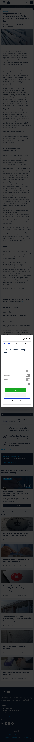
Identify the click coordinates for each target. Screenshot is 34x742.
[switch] (28, 375)
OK (16, 390)
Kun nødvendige (17, 401)
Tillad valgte (15, 395)
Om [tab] (26, 343)
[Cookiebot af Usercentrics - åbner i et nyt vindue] (23, 339)
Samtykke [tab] (7, 343)
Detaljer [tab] (17, 343)
